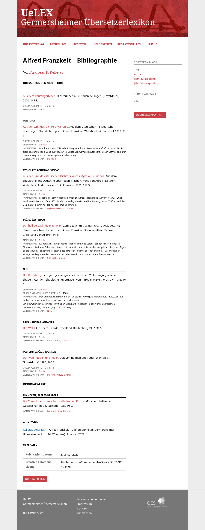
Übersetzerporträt (150, 114)
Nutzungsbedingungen (92, 499)
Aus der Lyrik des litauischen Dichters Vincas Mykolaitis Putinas (63, 176)
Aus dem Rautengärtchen (39, 96)
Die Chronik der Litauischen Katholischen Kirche (53, 401)
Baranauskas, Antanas (58, 340)
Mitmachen (84, 513)
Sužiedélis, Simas (56, 257)
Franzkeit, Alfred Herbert (59, 411)
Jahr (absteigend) (144, 83)
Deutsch (43, 109)
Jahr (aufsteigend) (145, 79)
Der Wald (29, 328)
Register (79, 44)
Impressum (84, 504)
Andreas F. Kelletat (46, 72)
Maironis (51, 158)
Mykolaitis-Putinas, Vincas (60, 208)
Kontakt (82, 508)
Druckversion (35, 479)
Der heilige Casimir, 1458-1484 (42, 225)
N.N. (49, 310)
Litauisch (49, 105)
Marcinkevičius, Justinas (59, 374)
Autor (137, 74)
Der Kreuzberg (32, 275)
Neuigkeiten (102, 44)
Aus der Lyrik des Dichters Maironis (45, 126)
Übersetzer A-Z (33, 44)
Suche (152, 44)
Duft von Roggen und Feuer (40, 357)
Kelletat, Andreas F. (35, 429)
